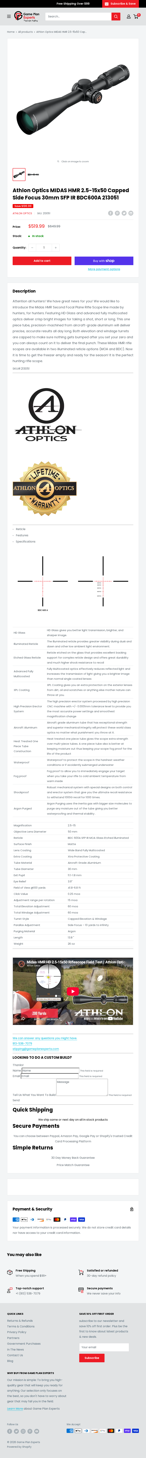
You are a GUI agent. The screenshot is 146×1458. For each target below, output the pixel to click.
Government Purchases (24, 1344)
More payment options (104, 269)
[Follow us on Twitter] (16, 1431)
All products (25, 32)
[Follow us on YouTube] (36, 1431)
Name (17, 1071)
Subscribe (92, 1358)
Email (16, 1076)
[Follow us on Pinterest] (29, 1431)
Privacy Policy (16, 1332)
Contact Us (15, 1355)
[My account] (129, 17)
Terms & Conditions (21, 1326)
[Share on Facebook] (110, 213)
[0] (136, 16)
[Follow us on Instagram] (23, 1431)
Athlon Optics (22, 213)
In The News (15, 1350)
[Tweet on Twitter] (124, 213)
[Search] (115, 16)
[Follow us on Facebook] (9, 1431)
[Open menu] (9, 16)
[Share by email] (130, 213)
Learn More (15, 1409)
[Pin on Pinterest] (117, 213)
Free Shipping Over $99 (73, 4)
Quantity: (19, 248)
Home (11, 32)
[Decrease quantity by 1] (32, 247)
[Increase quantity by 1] (55, 247)
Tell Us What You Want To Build (34, 1095)
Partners (13, 1338)
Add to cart (42, 261)
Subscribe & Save (123, 4)
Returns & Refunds (20, 1321)
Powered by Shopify (19, 1447)
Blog (10, 1361)
